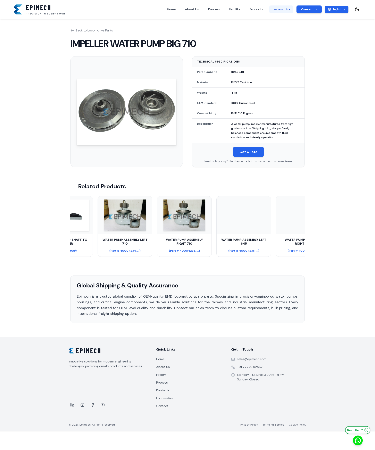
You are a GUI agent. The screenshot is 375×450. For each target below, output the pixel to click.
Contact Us (309, 9)
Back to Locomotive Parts (94, 30)
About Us (192, 9)
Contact (162, 406)
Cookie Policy (297, 424)
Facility (234, 9)
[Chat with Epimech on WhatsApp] (358, 440)
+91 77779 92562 (249, 367)
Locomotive (281, 9)
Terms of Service (273, 424)
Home (171, 9)
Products (256, 9)
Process (214, 9)
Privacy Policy (249, 424)
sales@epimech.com (251, 359)
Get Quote (248, 151)
